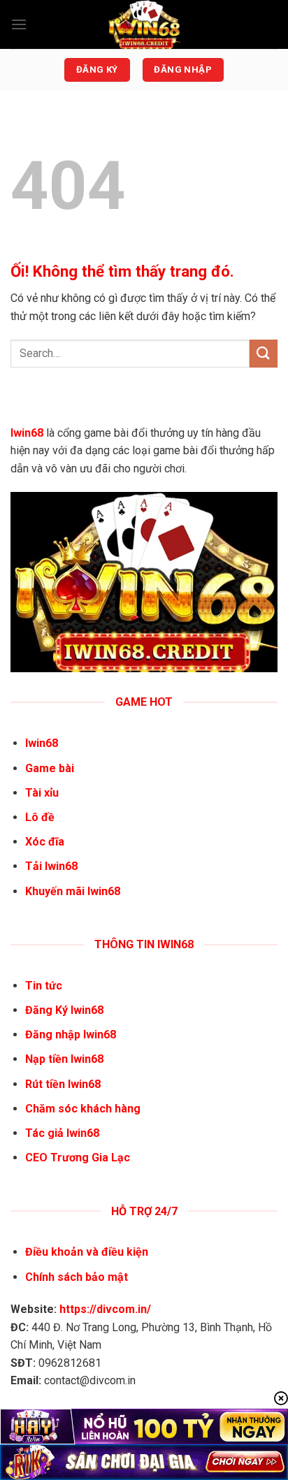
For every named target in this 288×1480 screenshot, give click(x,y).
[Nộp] (264, 353)
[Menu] (18, 24)
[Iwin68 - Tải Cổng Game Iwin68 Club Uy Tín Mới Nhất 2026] (144, 24)
